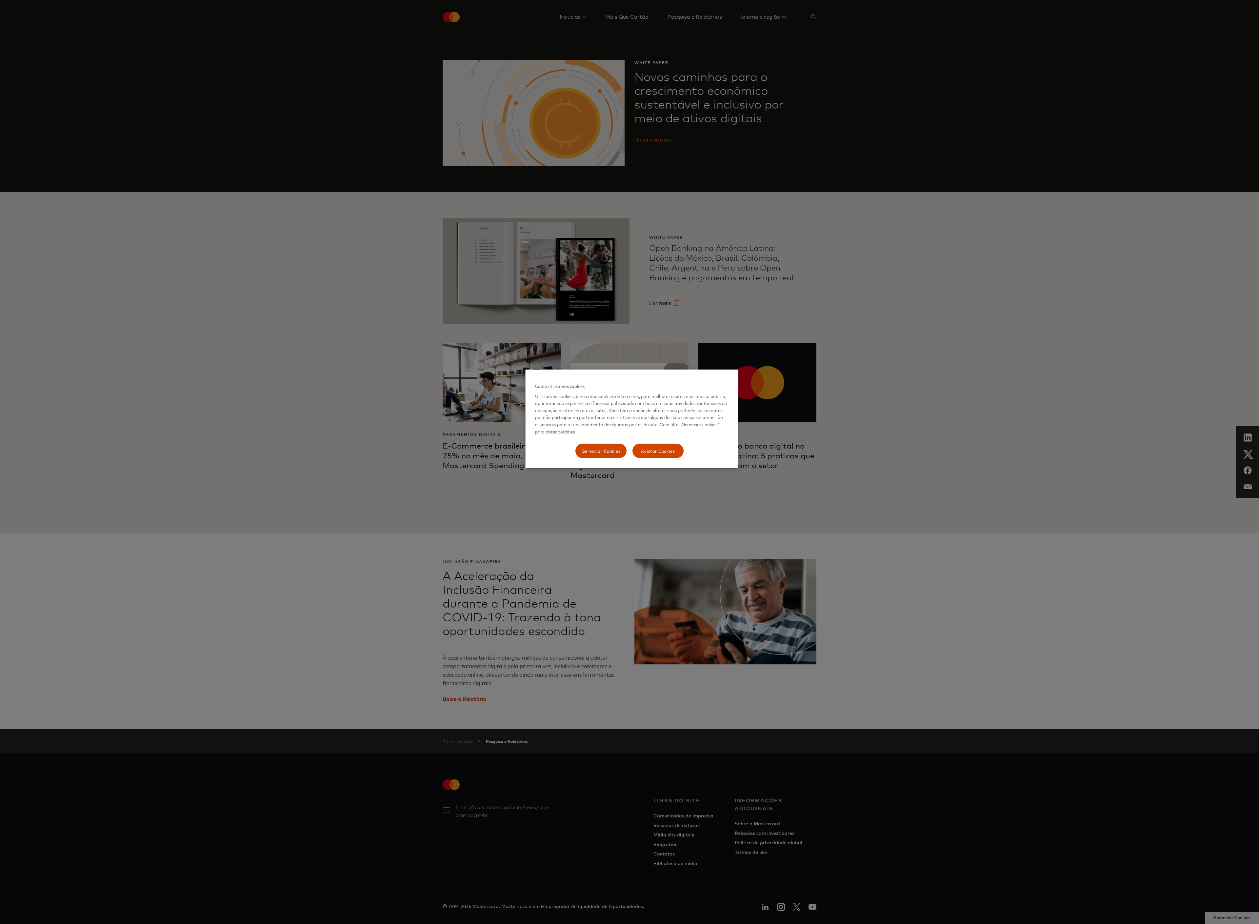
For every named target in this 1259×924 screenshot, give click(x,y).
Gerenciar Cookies (601, 451)
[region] (631, 419)
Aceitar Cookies (658, 451)
